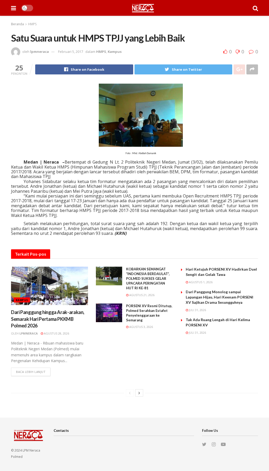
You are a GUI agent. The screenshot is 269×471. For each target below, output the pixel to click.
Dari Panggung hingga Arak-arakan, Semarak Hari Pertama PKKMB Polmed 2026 (47, 318)
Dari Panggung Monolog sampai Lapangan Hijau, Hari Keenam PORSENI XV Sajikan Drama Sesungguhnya (219, 297)
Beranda (17, 24)
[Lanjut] (139, 393)
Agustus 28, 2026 (56, 333)
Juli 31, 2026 (197, 310)
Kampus (115, 51)
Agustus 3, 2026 (140, 327)
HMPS (32, 24)
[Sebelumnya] (130, 393)
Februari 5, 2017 (70, 51)
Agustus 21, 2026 (141, 295)
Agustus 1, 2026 (200, 282)
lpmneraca (39, 51)
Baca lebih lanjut (30, 372)
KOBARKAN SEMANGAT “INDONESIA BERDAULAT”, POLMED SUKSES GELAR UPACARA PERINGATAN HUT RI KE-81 (148, 278)
